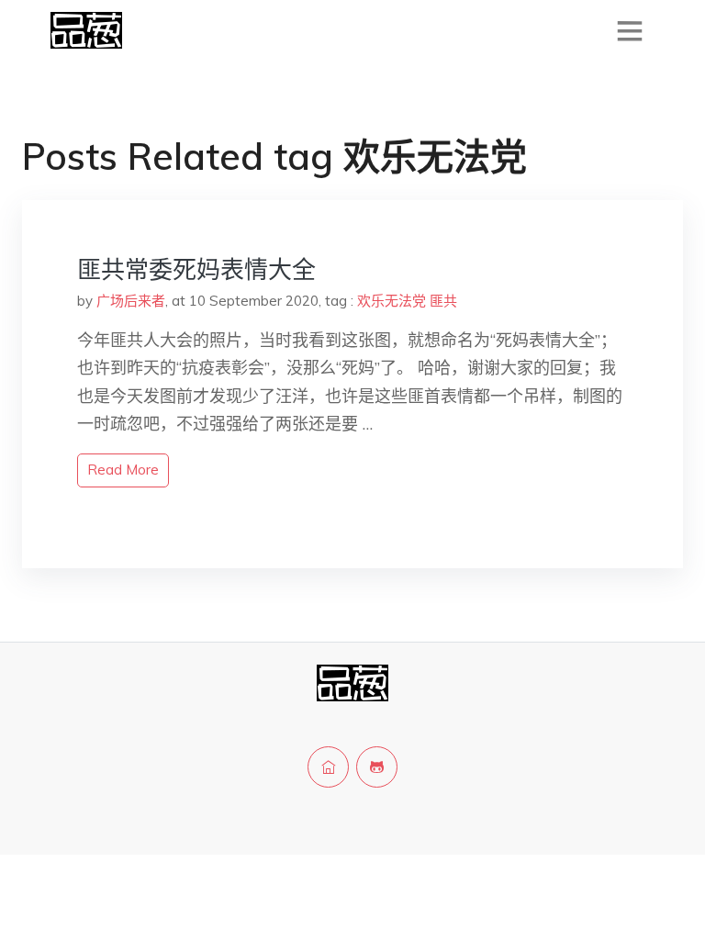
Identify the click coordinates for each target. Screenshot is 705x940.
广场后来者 (130, 300)
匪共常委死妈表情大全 (196, 269)
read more (123, 469)
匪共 (443, 300)
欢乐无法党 (391, 300)
